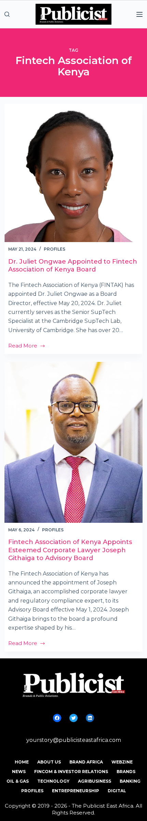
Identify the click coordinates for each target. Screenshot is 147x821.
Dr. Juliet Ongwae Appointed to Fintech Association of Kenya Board (72, 265)
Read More (22, 346)
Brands (126, 771)
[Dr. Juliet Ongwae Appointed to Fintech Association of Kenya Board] (73, 173)
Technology (53, 781)
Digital (117, 790)
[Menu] (139, 14)
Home (22, 762)
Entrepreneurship (75, 790)
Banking (130, 781)
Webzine (122, 762)
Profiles (54, 249)
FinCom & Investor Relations (71, 771)
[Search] (7, 14)
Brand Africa (86, 762)
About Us (49, 762)
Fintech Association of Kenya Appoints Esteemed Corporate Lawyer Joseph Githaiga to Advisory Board (70, 550)
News (19, 771)
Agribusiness (94, 781)
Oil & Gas (17, 781)
